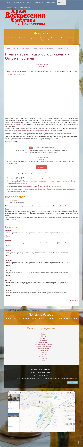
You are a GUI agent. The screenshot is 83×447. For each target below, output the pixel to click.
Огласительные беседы (43, 344)
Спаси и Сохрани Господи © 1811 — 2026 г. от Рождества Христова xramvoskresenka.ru (47, 379)
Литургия (56, 134)
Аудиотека (33, 38)
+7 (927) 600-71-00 (43, 375)
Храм (8, 2)
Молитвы (43, 340)
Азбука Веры (42, 39)
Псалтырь (43, 354)
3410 (8, 236)
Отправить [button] (41, 167)
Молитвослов (11, 38)
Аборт (44, 332)
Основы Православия (43, 346)
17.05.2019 (8, 281)
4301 (8, 256)
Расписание (43, 356)
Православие (71, 38)
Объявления (43, 342)
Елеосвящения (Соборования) (21, 131)
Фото (43, 360)
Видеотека (23, 38)
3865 (8, 296)
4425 (8, 276)
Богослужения (25, 8)
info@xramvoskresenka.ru (43, 369)
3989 (8, 286)
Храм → (41, 66)
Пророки (43, 352)
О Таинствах (51, 39)
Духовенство (38, 2)
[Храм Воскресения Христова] (41, 17)
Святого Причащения (48, 131)
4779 (8, 246)
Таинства (43, 358)
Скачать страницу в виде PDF (43, 147)
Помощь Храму (43, 348)
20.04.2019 (8, 241)
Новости (61, 2)
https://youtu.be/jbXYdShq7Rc (15, 74)
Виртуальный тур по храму (42, 372)
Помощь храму (12, 8)
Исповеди (36, 131)
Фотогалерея (50, 2)
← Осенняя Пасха (41, 64)
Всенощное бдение (67, 134)
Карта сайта (72, 382)
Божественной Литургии (14, 124)
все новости (74, 301)
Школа (29, 2)
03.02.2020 (8, 231)
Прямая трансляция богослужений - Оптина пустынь (41, 178)
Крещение (43, 338)
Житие (43, 336)
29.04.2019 (8, 291)
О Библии (61, 39)
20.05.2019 (8, 271)
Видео (43, 334)
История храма (18, 2)
